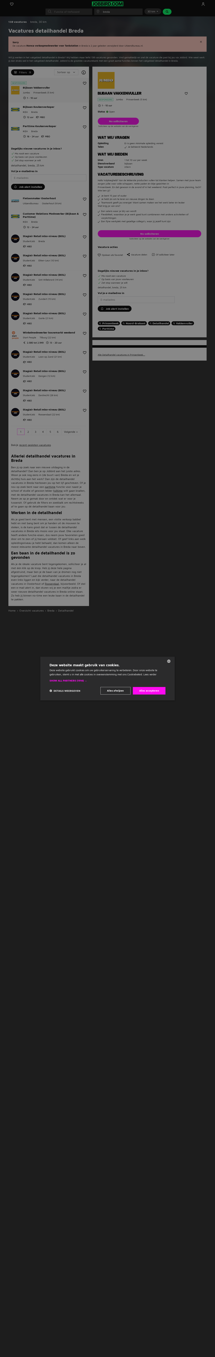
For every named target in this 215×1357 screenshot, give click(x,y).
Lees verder (150, 674)
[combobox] (168, 661)
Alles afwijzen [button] (115, 690)
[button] (107, 680)
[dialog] (107, 678)
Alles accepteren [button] (149, 690)
